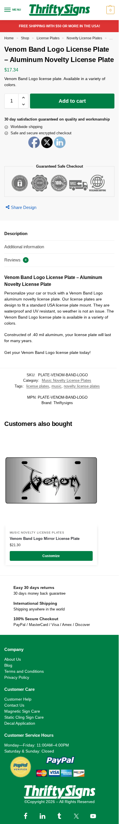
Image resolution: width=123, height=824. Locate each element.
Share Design (23, 207)
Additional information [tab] (24, 246)
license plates (37, 386)
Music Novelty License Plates (66, 380)
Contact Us (14, 705)
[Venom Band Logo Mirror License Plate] (51, 480)
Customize (51, 556)
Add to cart (72, 101)
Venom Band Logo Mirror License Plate (45, 538)
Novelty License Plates (84, 38)
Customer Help (17, 699)
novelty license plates (82, 386)
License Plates (48, 38)
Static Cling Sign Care (24, 717)
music (56, 386)
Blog (8, 665)
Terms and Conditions (24, 671)
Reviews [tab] (15, 259)
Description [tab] (15, 233)
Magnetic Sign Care (22, 711)
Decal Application (19, 723)
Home (9, 38)
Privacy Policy (16, 677)
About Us (12, 659)
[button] (109, 10)
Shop (25, 38)
